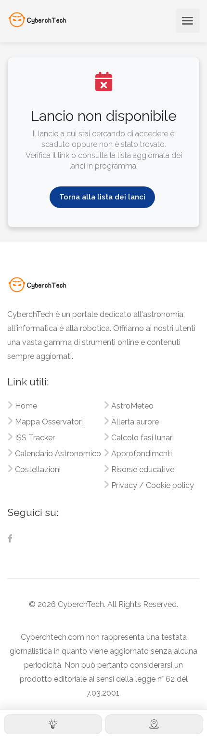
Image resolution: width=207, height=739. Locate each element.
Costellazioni (38, 469)
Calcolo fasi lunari (142, 437)
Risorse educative (142, 469)
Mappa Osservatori (49, 421)
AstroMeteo (132, 405)
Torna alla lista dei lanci (102, 197)
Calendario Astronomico (58, 453)
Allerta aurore (135, 421)
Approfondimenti (141, 453)
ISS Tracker (35, 437)
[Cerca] (53, 724)
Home (26, 405)
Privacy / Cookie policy (152, 485)
